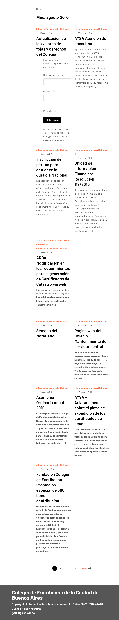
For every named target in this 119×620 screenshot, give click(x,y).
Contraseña (49, 91)
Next (84, 568)
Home (39, 9)
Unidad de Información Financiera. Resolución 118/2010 (85, 174)
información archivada (47, 29)
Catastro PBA (43, 244)
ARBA (66, 240)
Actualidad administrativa (49, 240)
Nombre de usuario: (53, 75)
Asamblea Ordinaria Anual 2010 (50, 402)
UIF (76, 153)
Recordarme (49, 110)
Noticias (64, 29)
